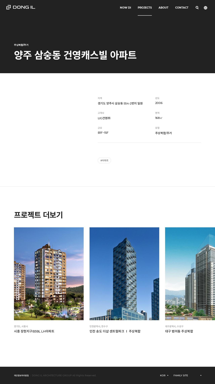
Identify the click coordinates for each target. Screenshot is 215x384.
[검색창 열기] (197, 8)
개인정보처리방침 (21, 375)
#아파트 (104, 160)
